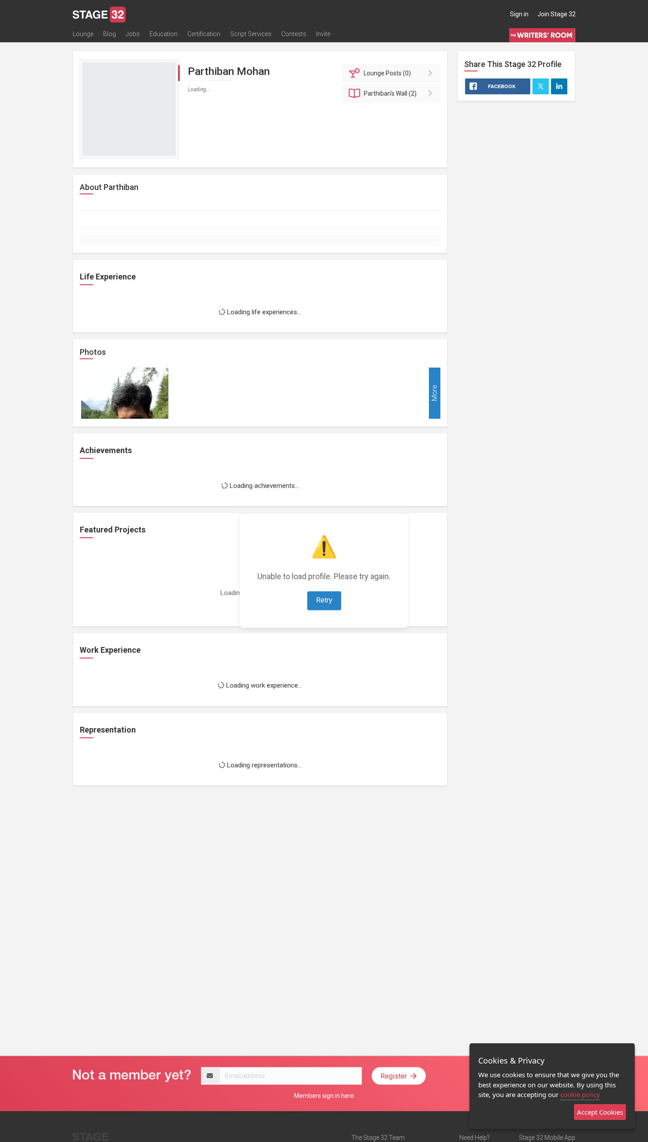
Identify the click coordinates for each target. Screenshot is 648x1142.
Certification (203, 33)
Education (163, 33)
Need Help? (474, 1137)
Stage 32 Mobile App (547, 1137)
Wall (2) (390, 93)
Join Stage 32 (556, 14)
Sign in (519, 14)
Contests (293, 33)
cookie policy (580, 1094)
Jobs (133, 33)
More (434, 393)
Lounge (83, 33)
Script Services (251, 33)
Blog (109, 33)
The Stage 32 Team (378, 1137)
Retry (324, 600)
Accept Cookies (600, 1112)
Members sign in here (324, 1095)
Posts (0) (387, 73)
